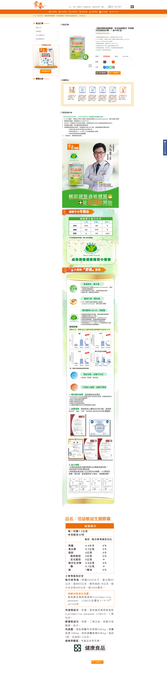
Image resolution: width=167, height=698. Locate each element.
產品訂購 (84, 11)
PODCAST (115, 11)
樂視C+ (103, 7)
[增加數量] (104, 62)
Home (34, 15)
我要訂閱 (46, 71)
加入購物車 (102, 73)
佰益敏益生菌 (87, 7)
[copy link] (113, 67)
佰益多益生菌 (96, 7)
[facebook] (104, 67)
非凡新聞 (104, 11)
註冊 (74, 7)
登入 (70, 7)
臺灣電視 (94, 11)
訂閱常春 (74, 11)
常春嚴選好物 (40, 39)
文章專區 (54, 11)
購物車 (79, 7)
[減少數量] (113, 62)
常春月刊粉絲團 (165, 148)
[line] (110, 67)
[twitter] (107, 67)
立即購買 (115, 73)
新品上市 (38, 27)
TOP (161, 691)
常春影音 (64, 11)
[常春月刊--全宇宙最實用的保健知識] (40, 5)
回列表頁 (98, 662)
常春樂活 (38, 31)
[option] (77, 47)
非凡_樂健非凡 (40, 35)
